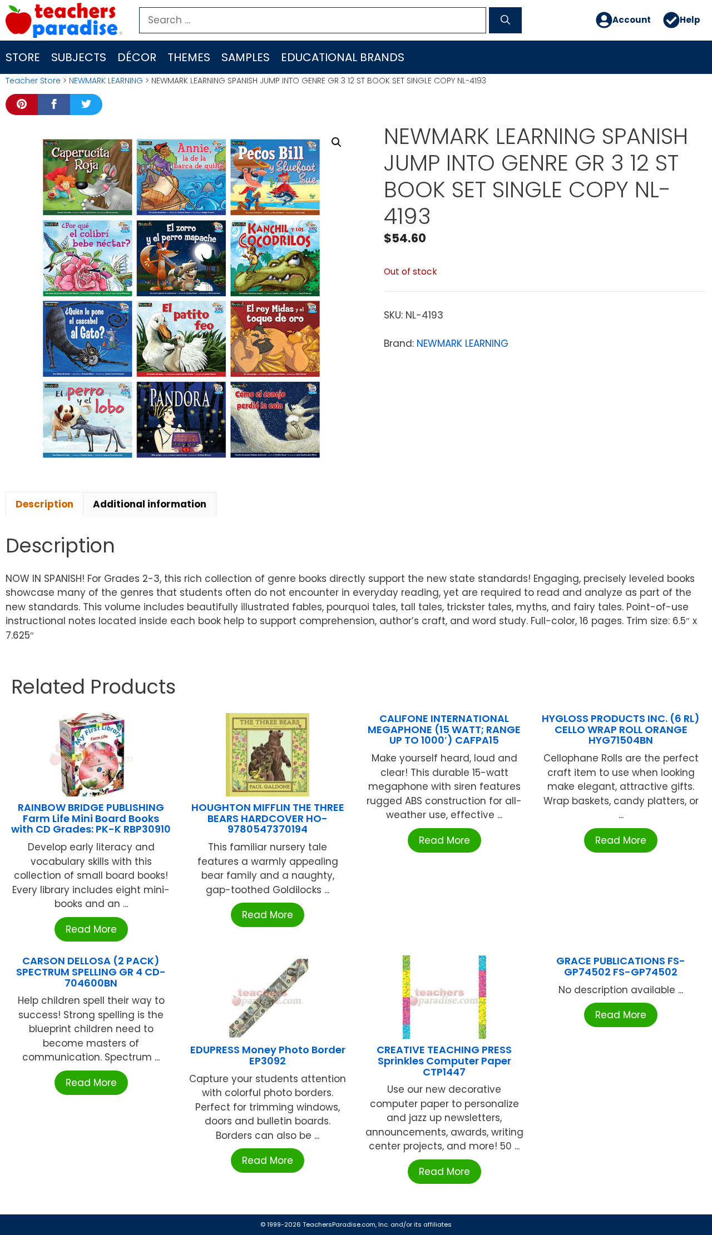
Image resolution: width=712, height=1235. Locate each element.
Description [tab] (44, 504)
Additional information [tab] (149, 504)
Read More (91, 929)
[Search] (505, 20)
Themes (188, 57)
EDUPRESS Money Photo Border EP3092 (267, 1055)
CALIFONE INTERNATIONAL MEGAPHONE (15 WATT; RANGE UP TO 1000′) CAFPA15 (444, 729)
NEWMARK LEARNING (106, 80)
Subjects (78, 57)
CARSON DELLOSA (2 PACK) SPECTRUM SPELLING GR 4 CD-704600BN (91, 972)
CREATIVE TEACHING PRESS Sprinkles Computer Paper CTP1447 (444, 1061)
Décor (136, 57)
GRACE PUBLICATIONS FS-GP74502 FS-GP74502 (620, 966)
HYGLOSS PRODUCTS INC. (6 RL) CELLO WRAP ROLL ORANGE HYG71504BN (621, 729)
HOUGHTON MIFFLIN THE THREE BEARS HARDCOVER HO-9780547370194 (267, 818)
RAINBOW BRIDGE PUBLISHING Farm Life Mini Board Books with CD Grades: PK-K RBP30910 (91, 818)
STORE (23, 57)
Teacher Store (33, 80)
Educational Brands (342, 57)
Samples (245, 57)
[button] (337, 142)
